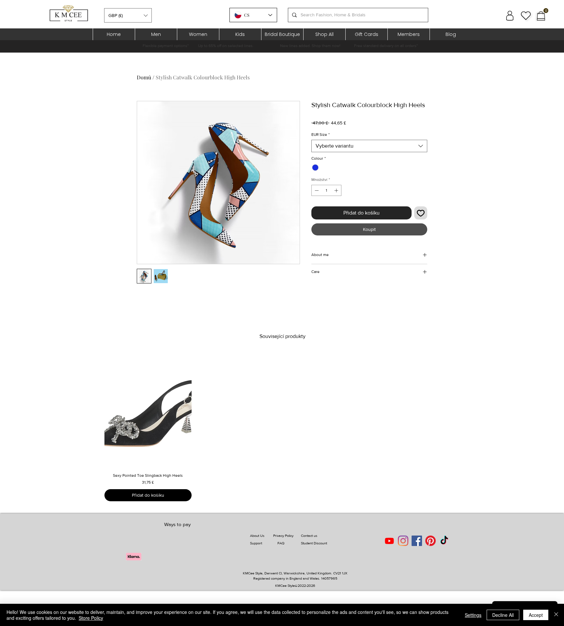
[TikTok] (444, 541)
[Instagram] (403, 541)
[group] (282, 426)
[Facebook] (417, 541)
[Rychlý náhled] (148, 410)
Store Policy (91, 618)
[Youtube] (389, 541)
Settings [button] (473, 615)
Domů (144, 77)
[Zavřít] (556, 615)
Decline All (503, 615)
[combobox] (369, 146)
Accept (536, 615)
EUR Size (320, 134)
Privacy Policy (283, 536)
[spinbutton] (326, 190)
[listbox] (128, 15)
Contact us (309, 536)
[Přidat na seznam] (420, 212)
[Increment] (336, 190)
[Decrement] (316, 190)
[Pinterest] (430, 541)
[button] (128, 15)
